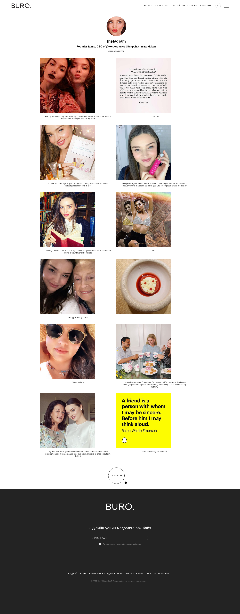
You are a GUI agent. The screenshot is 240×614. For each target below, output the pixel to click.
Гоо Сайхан (178, 6)
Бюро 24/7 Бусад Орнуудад (106, 573)
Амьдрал (192, 6)
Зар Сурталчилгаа (158, 573)
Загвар (148, 6)
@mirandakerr (116, 51)
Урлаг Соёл (161, 6)
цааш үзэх (116, 476)
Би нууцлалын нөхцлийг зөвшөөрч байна (122, 544)
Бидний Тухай (77, 573)
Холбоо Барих (135, 573)
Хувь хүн (205, 6)
